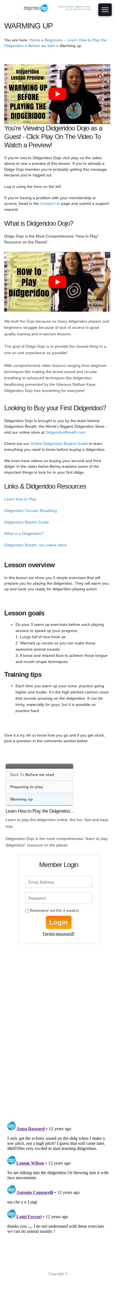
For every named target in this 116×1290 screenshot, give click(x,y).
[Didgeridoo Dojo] (58, 8)
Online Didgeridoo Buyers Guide (59, 443)
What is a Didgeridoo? (24, 533)
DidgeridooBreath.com (66, 432)
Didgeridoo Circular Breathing (30, 510)
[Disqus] (58, 1043)
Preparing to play (26, 786)
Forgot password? (59, 933)
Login (58, 922)
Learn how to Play (20, 499)
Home (35, 40)
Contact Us (50, 203)
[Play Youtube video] (57, 94)
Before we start (41, 45)
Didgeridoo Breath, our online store (35, 545)
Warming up (21, 799)
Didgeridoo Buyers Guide (26, 522)
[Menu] (105, 9)
